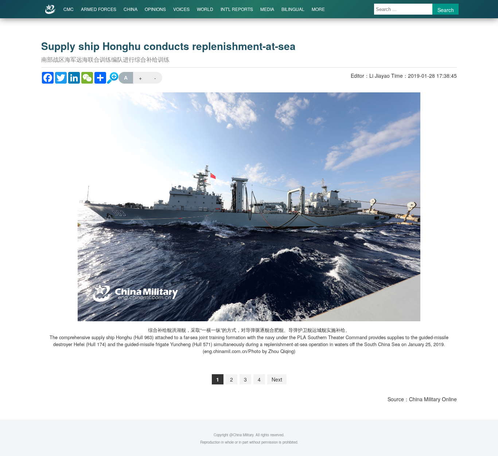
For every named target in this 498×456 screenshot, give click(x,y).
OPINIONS (155, 9)
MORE (318, 9)
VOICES (181, 9)
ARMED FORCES (98, 9)
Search (445, 10)
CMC (68, 9)
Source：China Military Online (422, 399)
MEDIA (267, 9)
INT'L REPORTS (237, 9)
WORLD (205, 9)
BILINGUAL (292, 9)
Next (277, 379)
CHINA (130, 9)
